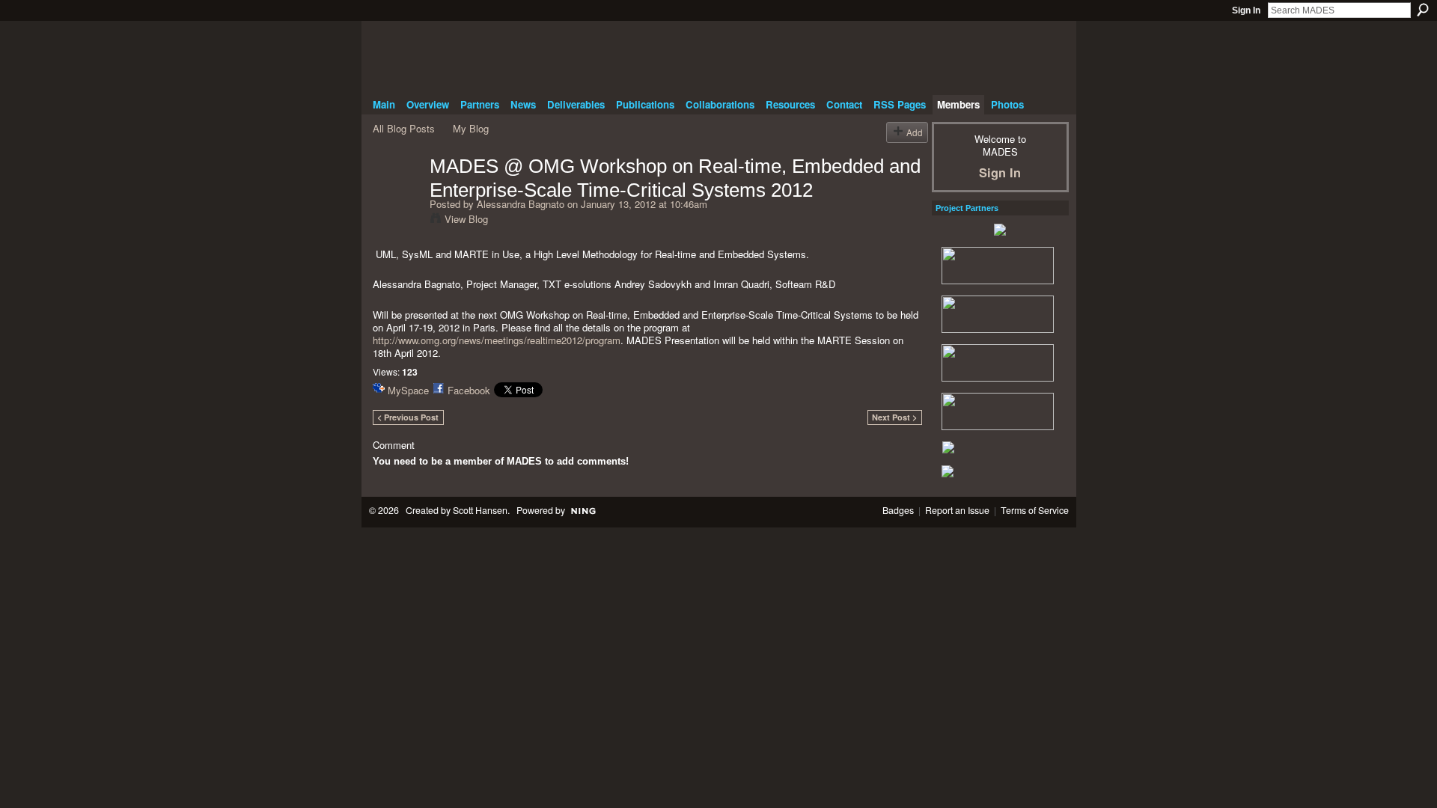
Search (1423, 9)
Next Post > (894, 417)
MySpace (408, 390)
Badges (898, 510)
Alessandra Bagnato (520, 204)
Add (914, 132)
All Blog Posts (404, 128)
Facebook (469, 390)
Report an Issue (957, 510)
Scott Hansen (480, 510)
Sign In (1246, 10)
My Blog (471, 128)
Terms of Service (1035, 510)
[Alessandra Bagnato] (397, 197)
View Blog (466, 219)
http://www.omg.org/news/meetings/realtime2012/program (496, 340)
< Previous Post (408, 417)
